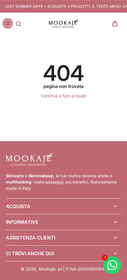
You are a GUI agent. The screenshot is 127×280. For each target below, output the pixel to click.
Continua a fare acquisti (64, 95)
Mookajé (47, 268)
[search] (18, 23)
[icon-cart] (114, 23)
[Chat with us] (112, 265)
